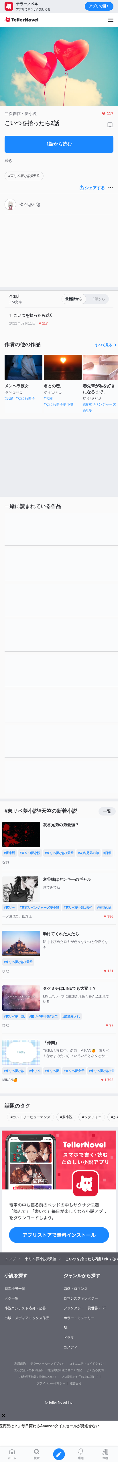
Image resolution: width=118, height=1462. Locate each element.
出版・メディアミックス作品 (27, 1318)
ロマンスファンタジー (81, 1298)
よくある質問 (95, 1370)
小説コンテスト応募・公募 (25, 1308)
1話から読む (59, 143)
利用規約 (20, 1363)
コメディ (70, 1347)
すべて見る (103, 345)
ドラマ (69, 1338)
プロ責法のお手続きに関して (80, 1376)
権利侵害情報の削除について (38, 1376)
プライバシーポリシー (51, 1383)
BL (66, 1328)
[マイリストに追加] (110, 124)
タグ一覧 (11, 1298)
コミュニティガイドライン (86, 1363)
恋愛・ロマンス (76, 1289)
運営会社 (75, 1383)
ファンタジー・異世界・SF (85, 1308)
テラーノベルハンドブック (47, 1363)
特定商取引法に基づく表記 (65, 1370)
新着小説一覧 (15, 1289)
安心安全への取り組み (28, 1370)
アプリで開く (99, 6)
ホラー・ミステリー (79, 1318)
